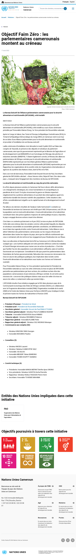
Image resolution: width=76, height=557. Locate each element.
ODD (60, 486)
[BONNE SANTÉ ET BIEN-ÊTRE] (47, 444)
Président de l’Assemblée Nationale (31, 307)
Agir (39, 503)
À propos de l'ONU (44, 486)
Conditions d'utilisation (45, 553)
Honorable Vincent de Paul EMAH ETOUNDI (36, 309)
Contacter (40, 551)
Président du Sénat (29, 304)
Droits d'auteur (48, 551)
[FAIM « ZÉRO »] (28, 444)
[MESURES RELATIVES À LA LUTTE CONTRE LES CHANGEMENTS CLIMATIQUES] (47, 460)
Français (66, 2)
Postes (61, 518)
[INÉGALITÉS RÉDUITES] (9, 460)
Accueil (3, 17)
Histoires (11, 17)
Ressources (42, 518)
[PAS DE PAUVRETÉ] (9, 444)
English (72, 2)
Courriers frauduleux (58, 551)
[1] (50, 207)
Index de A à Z (59, 552)
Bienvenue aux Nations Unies (13, 2)
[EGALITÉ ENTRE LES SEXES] (66, 444)
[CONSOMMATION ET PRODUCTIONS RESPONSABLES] (28, 460)
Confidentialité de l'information (47, 552)
